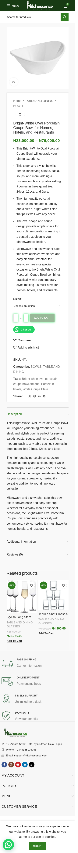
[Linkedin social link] (39, 396)
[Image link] (16, 732)
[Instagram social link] (11, 764)
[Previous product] (15, 115)
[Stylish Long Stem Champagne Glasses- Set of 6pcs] (22, 596)
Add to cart (42, 317)
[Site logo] (40, 5)
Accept (38, 846)
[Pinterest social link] (34, 396)
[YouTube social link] (18, 764)
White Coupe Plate (35, 389)
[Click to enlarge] (13, 82)
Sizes (17, 299)
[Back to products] (20, 115)
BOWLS (18, 106)
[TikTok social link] (31, 764)
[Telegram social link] (44, 396)
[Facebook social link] (25, 396)
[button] (8, 844)
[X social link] (29, 396)
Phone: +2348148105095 (21, 749)
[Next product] (24, 115)
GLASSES (13, 626)
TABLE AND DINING (39, 100)
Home (17, 100)
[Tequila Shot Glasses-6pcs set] (53, 595)
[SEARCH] (65, 17)
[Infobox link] (38, 663)
